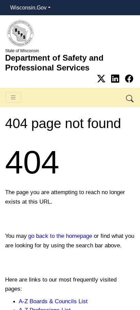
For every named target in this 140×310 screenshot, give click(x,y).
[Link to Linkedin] (116, 78)
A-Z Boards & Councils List (53, 301)
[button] (130, 97)
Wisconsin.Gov (28, 8)
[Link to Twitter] (102, 78)
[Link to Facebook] (129, 78)
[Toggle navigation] (13, 97)
